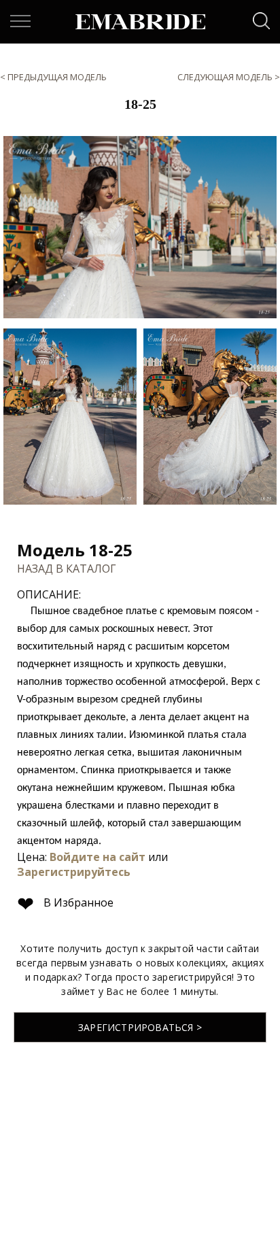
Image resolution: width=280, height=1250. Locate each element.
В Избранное (65, 902)
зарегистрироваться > (140, 1027)
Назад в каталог (66, 568)
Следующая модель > (228, 77)
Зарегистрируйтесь (73, 871)
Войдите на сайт (97, 856)
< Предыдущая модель (53, 77)
